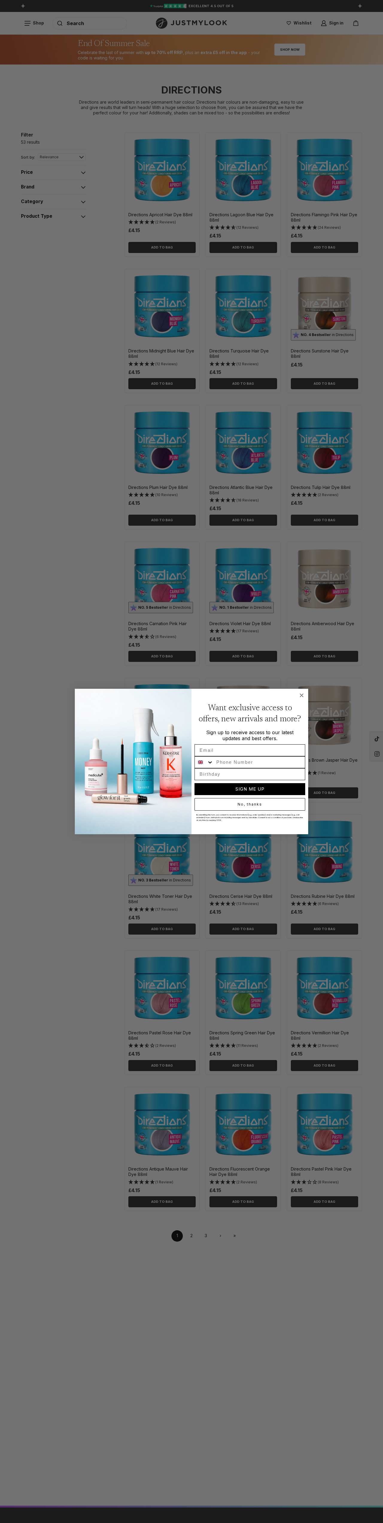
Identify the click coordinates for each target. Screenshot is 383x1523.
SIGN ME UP (250, 789)
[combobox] (204, 762)
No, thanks (250, 804)
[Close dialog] (301, 695)
